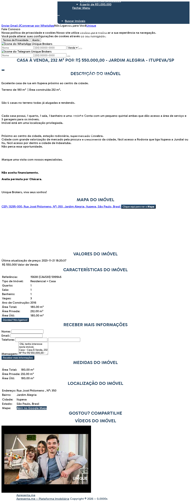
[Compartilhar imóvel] (2, 70)
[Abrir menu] (58, 14)
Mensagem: (9, 354)
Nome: (6, 331)
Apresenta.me (25, 495)
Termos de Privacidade (16, 40)
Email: (5, 335)
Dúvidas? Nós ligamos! (15, 319)
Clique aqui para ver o (138, 206)
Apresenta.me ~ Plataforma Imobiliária (42, 499)
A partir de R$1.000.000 (95, 4)
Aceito (36, 40)
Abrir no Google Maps (32, 408)
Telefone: (8, 339)
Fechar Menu (81, 8)
